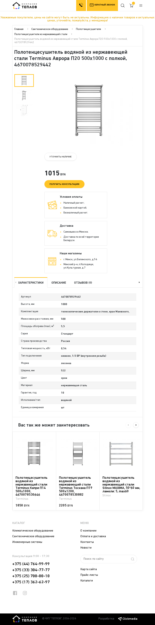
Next (140, 282)
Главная (18, 29)
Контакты (87, 542)
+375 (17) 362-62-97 (31, 582)
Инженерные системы (27, 542)
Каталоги (86, 580)
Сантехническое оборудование (49, 29)
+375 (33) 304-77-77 (31, 570)
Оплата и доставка (93, 536)
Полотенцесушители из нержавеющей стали (40, 34)
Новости (85, 547)
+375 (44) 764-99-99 (31, 564)
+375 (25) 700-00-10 (31, 576)
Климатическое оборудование (32, 530)
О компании (88, 530)
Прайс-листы (89, 575)
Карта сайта (88, 569)
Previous (15, 282)
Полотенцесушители (88, 29)
